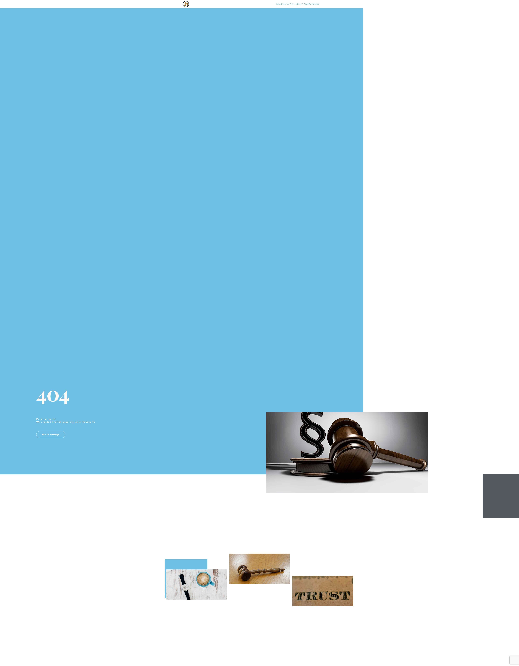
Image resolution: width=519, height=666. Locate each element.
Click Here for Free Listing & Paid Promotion (298, 4)
